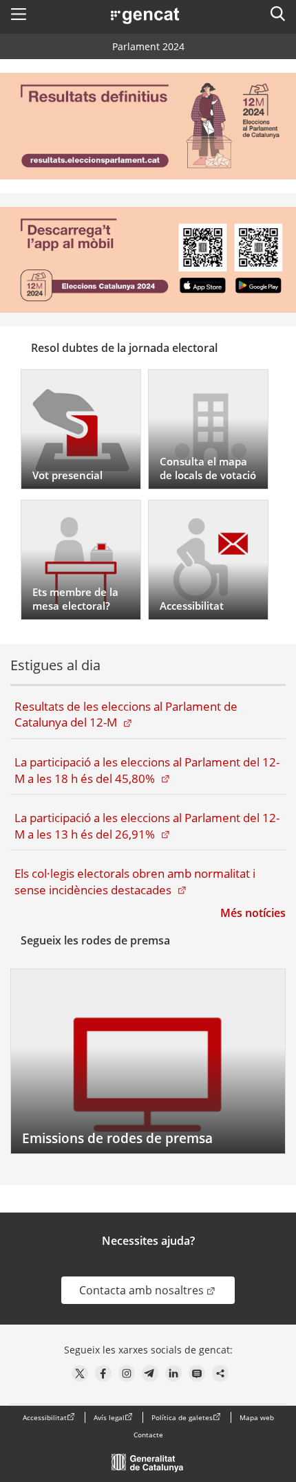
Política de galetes (182, 1417)
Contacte (148, 1434)
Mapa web (257, 1417)
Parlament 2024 (148, 46)
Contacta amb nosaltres (157, 1290)
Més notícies (253, 912)
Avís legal (109, 1417)
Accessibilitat (45, 1417)
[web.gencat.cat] (148, 1466)
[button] (18, 13)
